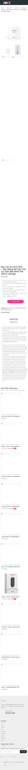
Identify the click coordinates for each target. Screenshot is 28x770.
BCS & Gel (3, 733)
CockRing (13, 535)
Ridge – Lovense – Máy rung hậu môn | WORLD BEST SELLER (11, 446)
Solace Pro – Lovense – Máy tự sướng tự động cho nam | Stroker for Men (11, 627)
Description (13, 319)
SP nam (2, 727)
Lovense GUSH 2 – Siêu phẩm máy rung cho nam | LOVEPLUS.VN (11, 536)
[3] (7, 107)
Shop (2, 725)
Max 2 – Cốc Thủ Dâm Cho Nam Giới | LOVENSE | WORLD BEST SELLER (11, 566)
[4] (18, 107)
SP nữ (2, 729)
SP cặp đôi (3, 731)
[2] (18, 50)
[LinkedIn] (19, 312)
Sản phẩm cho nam (7, 309)
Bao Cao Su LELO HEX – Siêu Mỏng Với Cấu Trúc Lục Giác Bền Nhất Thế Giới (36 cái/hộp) (26, 267)
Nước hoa (3, 738)
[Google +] (17, 312)
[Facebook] (10, 312)
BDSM (3, 535)
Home (2, 8)
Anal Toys (4, 444)
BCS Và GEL (9, 8)
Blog (2, 740)
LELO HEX (16, 8)
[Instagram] (4, 717)
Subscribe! (23, 751)
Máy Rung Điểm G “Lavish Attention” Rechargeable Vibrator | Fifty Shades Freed (11, 657)
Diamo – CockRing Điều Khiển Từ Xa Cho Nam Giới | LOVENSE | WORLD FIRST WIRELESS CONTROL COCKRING (10, 687)
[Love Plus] (7, 2)
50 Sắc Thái (4, 655)
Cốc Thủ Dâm (7, 535)
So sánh (20, 418)
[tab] (14, 319)
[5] (7, 210)
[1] (14, 30)
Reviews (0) (13, 322)
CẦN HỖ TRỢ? (9, 711)
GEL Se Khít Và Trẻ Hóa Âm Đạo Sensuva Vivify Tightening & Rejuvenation (24, 267)
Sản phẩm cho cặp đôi (15, 414)
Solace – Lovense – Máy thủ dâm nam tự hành (11, 597)
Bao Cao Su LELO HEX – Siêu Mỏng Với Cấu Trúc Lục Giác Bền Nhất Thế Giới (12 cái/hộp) (11, 476)
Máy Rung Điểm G (10, 655)
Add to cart (16, 301)
